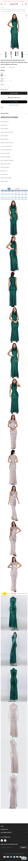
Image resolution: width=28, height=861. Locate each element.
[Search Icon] (5, 4)
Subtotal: (2, 89)
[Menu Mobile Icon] (1, 4)
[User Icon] (22, 4)
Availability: (3, 67)
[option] (14, 31)
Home (2, 7)
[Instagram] (2, 840)
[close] (27, 1)
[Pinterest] (5, 840)
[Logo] (14, 4)
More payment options (14, 104)
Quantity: (2, 84)
